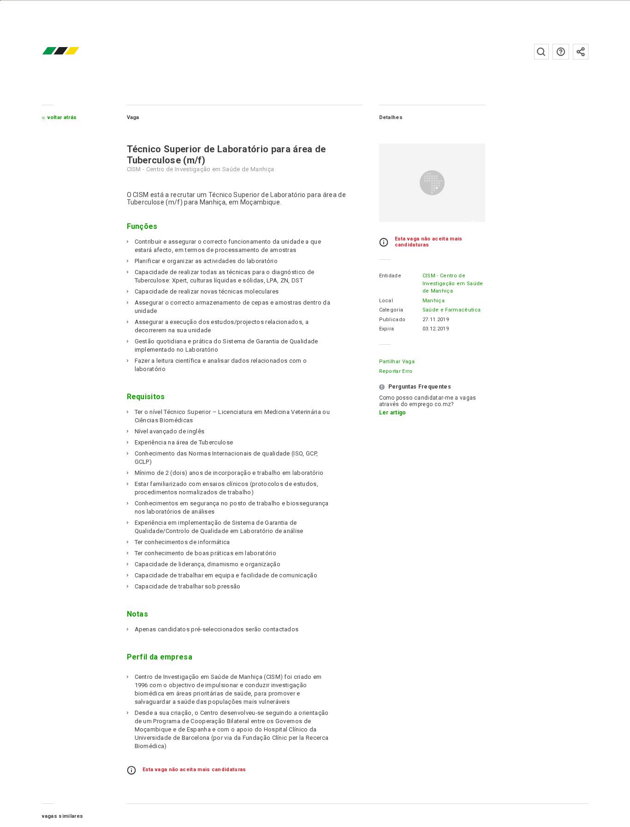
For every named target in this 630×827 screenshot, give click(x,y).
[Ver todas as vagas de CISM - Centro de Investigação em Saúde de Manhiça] (432, 183)
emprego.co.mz (74, 51)
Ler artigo (392, 412)
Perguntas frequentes (561, 52)
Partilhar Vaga (397, 362)
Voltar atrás (62, 117)
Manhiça (433, 301)
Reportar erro (396, 371)
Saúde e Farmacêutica (451, 310)
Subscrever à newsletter (580, 52)
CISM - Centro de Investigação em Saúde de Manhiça (452, 283)
